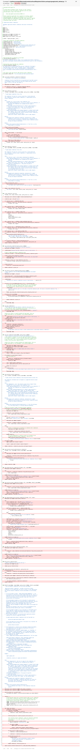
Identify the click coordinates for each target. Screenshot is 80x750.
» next (11, 748)
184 (17, 3)
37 (12, 3)
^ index (7, 748)
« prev (4, 748)
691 (1, 745)
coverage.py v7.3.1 (17, 748)
